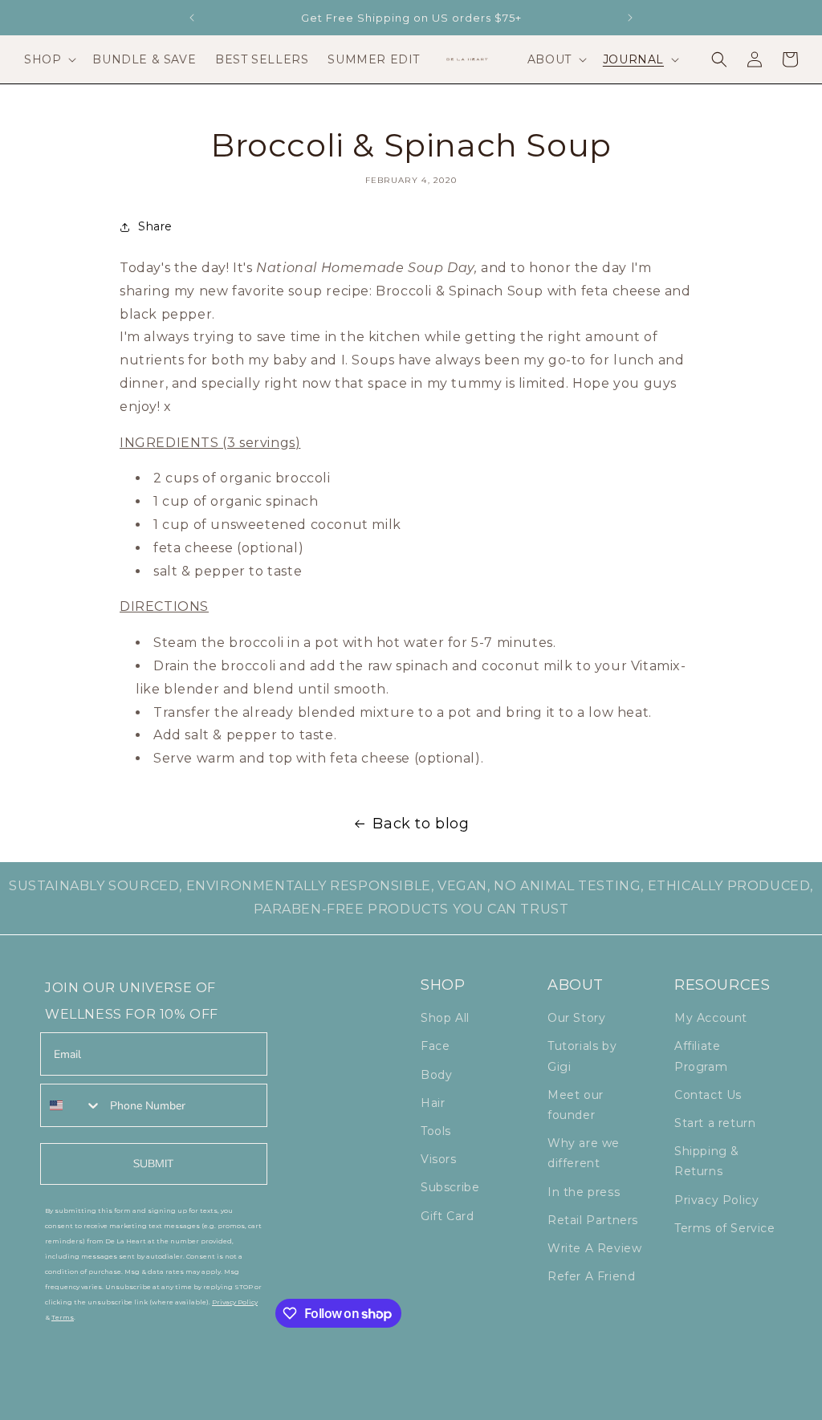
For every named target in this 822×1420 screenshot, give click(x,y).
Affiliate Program (700, 1056)
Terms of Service (724, 1228)
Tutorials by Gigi (581, 1056)
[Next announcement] (630, 17)
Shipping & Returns (706, 1161)
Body (436, 1075)
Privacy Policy (716, 1200)
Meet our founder (575, 1105)
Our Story (576, 1018)
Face (435, 1046)
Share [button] (155, 226)
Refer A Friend (591, 1276)
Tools (436, 1131)
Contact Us (708, 1095)
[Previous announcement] (192, 17)
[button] (48, 59)
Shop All (445, 1018)
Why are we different (583, 1153)
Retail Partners (592, 1220)
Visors (439, 1159)
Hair (433, 1103)
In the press (583, 1192)
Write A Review (594, 1248)
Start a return (714, 1123)
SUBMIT (153, 1163)
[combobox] (71, 1105)
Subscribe (450, 1187)
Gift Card (447, 1216)
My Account (710, 1018)
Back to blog (420, 823)
